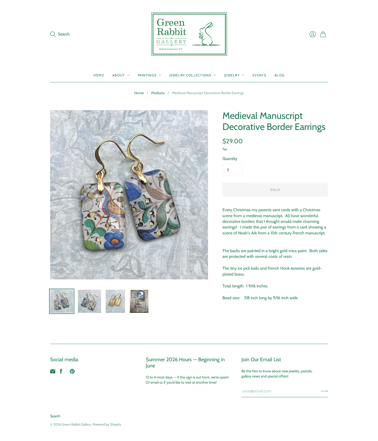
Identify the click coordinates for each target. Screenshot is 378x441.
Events (259, 75)
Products (158, 93)
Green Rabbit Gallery (76, 424)
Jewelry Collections (190, 75)
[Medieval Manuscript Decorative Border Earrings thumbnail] (61, 301)
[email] (52, 372)
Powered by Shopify (107, 424)
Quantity (229, 158)
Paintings (147, 75)
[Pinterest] (72, 372)
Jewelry (232, 75)
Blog (280, 75)
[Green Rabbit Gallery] (189, 34)
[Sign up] (324, 391)
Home (98, 75)
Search (55, 416)
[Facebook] (61, 372)
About (118, 75)
